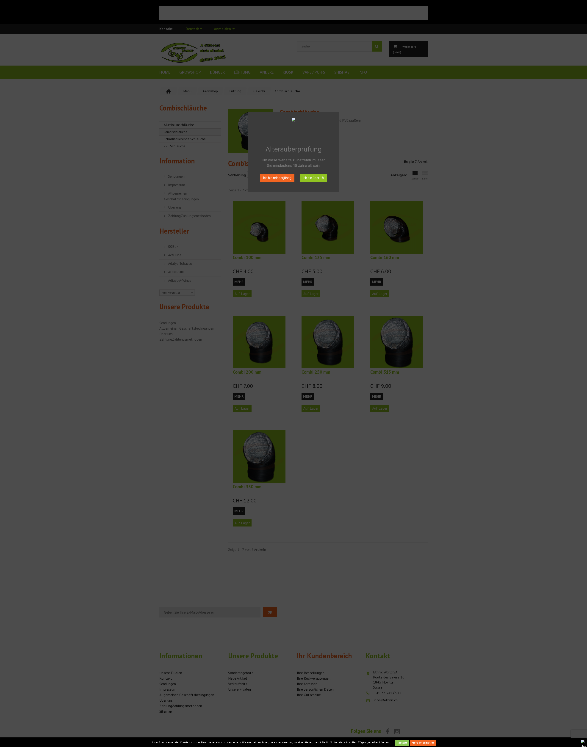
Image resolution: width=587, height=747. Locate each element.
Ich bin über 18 (313, 178)
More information (423, 742)
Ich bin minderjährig (277, 178)
